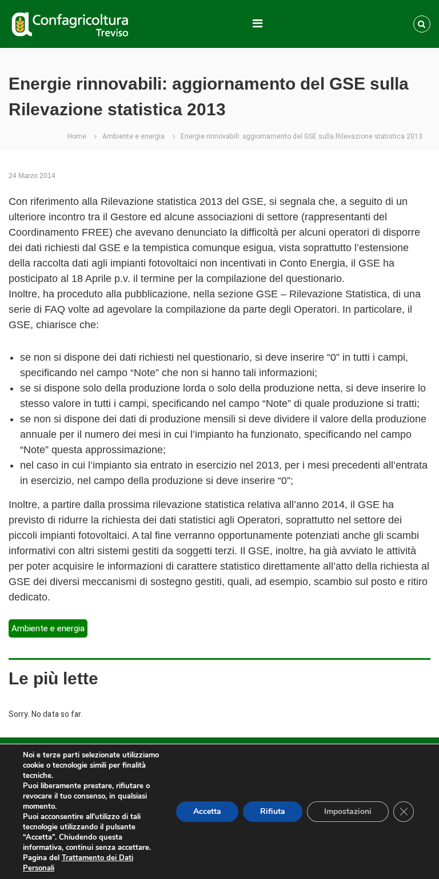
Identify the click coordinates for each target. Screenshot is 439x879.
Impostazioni (348, 811)
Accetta (207, 811)
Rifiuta (272, 811)
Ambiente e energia (133, 136)
